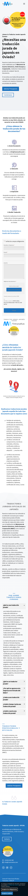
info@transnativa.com (11, 862)
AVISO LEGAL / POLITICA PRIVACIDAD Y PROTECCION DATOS (13, 302)
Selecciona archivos (14, 289)
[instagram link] (3, 867)
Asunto (6, 263)
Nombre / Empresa (9, 245)
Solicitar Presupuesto (10, 89)
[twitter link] (7, 867)
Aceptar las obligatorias (9, 889)
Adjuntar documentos (10, 281)
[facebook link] (11, 867)
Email (5, 252)
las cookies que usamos (13, 885)
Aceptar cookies (7, 893)
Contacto (7, 839)
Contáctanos (8, 95)
